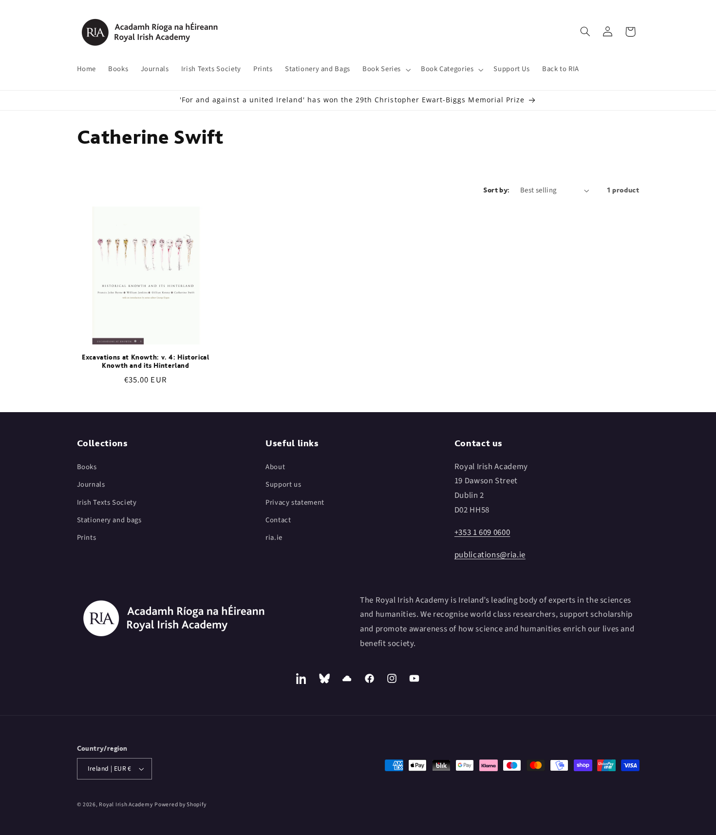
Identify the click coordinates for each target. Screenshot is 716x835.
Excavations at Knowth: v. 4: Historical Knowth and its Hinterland (145, 361)
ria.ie (274, 537)
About (275, 467)
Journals (91, 484)
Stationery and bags (109, 520)
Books (87, 467)
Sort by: (496, 190)
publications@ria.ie (490, 555)
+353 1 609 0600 (482, 532)
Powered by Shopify (180, 804)
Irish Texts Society (107, 502)
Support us (283, 484)
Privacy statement (294, 502)
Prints (86, 537)
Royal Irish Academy (125, 804)
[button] (386, 69)
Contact (278, 520)
